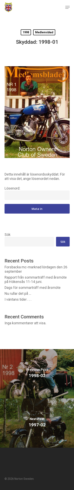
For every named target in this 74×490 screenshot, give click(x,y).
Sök (7, 234)
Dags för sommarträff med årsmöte (33, 287)
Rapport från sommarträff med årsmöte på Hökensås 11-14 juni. (36, 279)
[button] (67, 7)
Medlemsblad (44, 32)
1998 (26, 32)
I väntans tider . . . (18, 299)
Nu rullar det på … (18, 293)
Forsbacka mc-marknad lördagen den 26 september (36, 269)
